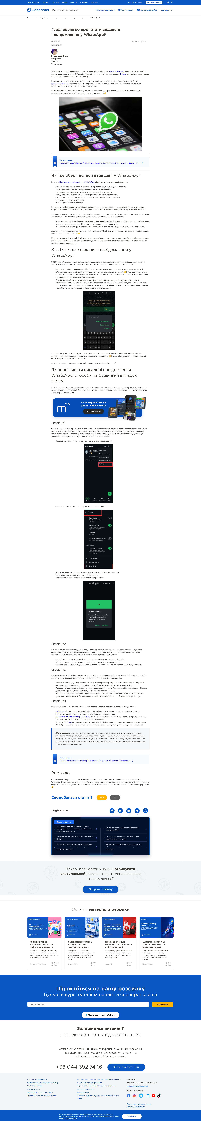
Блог (72, 2)
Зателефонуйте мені (126, 1067)
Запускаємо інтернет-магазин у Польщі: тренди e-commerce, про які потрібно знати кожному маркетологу (74, 829)
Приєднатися (92, 411)
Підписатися (162, 1004)
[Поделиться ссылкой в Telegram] (137, 810)
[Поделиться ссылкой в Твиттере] (120, 810)
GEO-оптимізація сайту (147, 10)
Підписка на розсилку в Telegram (102, 1015)
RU (172, 2)
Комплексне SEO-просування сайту (42, 1083)
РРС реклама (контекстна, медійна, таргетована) (98, 1079)
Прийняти (132, 1116)
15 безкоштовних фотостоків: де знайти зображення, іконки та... (42, 944)
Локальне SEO (33, 1089)
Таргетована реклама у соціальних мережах (96, 1086)
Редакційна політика (136, 1107)
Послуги (31, 2)
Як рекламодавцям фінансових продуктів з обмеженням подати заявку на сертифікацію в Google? (124, 847)
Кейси (64, 2)
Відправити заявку (154, 2)
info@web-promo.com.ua (137, 1086)
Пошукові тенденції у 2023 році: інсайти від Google (75, 838)
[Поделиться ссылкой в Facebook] (112, 810)
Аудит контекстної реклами (89, 1083)
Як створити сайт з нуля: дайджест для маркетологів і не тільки (122, 838)
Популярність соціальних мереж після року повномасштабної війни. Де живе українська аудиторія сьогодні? (75, 847)
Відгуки (55, 2)
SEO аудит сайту (34, 1086)
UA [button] (168, 2)
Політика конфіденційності (139, 1104)
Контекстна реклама (105, 10)
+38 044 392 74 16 (79, 1067)
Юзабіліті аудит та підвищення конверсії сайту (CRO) (98, 1097)
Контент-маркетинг (85, 1089)
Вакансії (94, 2)
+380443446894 (135, 2)
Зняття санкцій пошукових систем (42, 1096)
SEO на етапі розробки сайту (40, 1092)
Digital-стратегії (56, 45)
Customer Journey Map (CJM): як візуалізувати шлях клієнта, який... (154, 944)
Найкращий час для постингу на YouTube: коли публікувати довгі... (118, 944)
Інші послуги (166, 10)
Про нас (45, 2)
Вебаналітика (83, 1092)
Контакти (84, 2)
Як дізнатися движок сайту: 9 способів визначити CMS (122, 829)
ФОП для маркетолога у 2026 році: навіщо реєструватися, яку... (80, 944)
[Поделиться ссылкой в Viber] (145, 810)
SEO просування (125, 10)
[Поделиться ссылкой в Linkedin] (128, 810)
